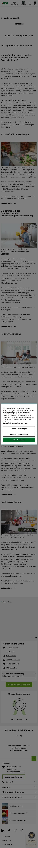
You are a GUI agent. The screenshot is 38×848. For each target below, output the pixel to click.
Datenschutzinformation (11, 423)
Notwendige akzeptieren (19, 434)
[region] (19, 424)
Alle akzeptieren (19, 440)
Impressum (24, 423)
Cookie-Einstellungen (19, 428)
